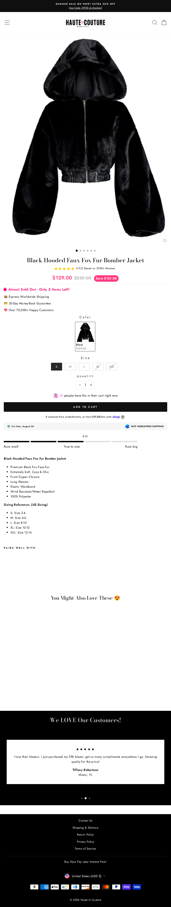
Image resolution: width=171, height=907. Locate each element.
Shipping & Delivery (86, 827)
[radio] (85, 336)
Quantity (85, 376)
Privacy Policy (85, 842)
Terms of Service (85, 848)
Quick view (35, 681)
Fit (85, 436)
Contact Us (85, 820)
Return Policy (85, 834)
